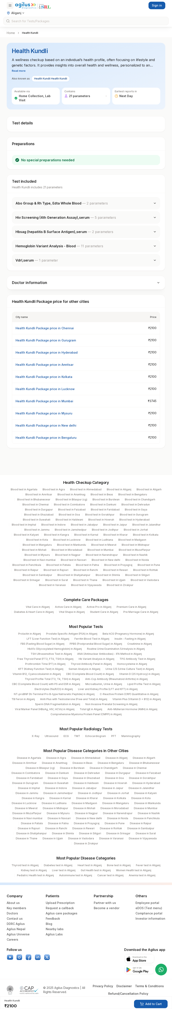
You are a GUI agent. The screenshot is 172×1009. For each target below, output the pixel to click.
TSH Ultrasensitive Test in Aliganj (51, 653)
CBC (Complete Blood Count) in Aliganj (90, 674)
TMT (77, 736)
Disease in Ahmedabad (85, 757)
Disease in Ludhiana (54, 803)
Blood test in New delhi (106, 559)
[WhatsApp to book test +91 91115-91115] (161, 969)
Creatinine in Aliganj (139, 643)
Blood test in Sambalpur (37, 575)
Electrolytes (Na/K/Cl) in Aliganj (54, 689)
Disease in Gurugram (25, 783)
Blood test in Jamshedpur (71, 529)
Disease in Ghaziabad (86, 778)
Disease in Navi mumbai (27, 818)
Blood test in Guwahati (36, 519)
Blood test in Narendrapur (102, 554)
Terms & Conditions (149, 986)
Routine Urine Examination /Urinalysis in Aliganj (116, 648)
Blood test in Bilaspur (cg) (71, 499)
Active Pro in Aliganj (99, 606)
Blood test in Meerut (103, 544)
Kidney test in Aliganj (34, 870)
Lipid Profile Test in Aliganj (143, 684)
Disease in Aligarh (144, 757)
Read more (19, 70)
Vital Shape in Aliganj (72, 611)
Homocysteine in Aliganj (132, 663)
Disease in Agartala (29, 757)
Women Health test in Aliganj (133, 870)
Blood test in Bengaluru (132, 494)
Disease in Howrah (115, 783)
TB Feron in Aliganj (23, 699)
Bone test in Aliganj (119, 865)
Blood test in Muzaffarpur (134, 549)
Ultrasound (51, 736)
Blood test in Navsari (73, 559)
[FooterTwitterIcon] (47, 957)
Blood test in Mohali (34, 549)
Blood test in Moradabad (67, 549)
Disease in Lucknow (24, 803)
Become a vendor (106, 908)
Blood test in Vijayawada (86, 585)
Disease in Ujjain (53, 838)
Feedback (53, 918)
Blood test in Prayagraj (118, 564)
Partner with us (105, 903)
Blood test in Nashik (135, 554)
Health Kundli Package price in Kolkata (44, 377)
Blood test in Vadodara (145, 580)
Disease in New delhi (89, 818)
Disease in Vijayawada (143, 838)
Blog (49, 924)
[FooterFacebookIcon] (28, 957)
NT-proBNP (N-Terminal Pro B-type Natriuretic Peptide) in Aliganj (54, 694)
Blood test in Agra (54, 489)
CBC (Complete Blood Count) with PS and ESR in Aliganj (46, 684)
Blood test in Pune (149, 564)
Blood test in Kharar (115, 534)
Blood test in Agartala (24, 489)
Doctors (12, 913)
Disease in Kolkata (114, 798)
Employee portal (147, 903)
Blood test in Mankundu (71, 544)
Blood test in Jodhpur (105, 529)
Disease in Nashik (149, 813)
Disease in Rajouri (29, 828)
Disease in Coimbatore (26, 773)
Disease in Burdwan (72, 767)
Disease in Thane (26, 838)
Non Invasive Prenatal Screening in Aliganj (111, 704)
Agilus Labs (54, 934)
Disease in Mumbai (145, 808)
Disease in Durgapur (117, 773)
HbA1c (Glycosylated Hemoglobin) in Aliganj (54, 648)
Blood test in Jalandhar (146, 524)
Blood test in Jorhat (136, 529)
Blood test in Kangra (56, 534)
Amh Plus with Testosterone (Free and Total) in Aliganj (73, 699)
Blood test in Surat (56, 580)
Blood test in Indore (53, 524)
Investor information (150, 918)
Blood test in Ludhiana (99, 539)
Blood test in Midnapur (136, 544)
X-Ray (35, 736)
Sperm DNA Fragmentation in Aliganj (57, 704)
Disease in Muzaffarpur (27, 813)
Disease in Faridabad (29, 778)
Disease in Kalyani (145, 793)
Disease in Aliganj (117, 757)
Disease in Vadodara (81, 838)
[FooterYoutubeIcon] (10, 957)
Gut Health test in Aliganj (96, 870)
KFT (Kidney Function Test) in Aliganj (40, 668)
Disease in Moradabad (114, 808)
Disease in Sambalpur (140, 828)
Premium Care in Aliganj (131, 606)
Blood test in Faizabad (72, 509)
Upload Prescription (60, 903)
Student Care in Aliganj (104, 611)
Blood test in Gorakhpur (100, 514)
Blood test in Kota (37, 539)
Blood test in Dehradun (135, 504)
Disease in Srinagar (118, 833)
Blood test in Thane (85, 580)
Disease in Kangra (33, 798)
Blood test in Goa (69, 514)
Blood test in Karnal (86, 534)
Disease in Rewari (83, 828)
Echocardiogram (95, 736)
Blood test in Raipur (26, 570)
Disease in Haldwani (86, 783)
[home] (33, 5)
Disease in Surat (146, 833)
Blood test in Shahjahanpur (73, 575)
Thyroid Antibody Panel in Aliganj (91, 663)
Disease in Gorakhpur (142, 778)
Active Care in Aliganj (68, 606)
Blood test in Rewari (115, 570)
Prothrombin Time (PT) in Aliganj (45, 663)
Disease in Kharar (87, 798)
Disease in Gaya (58, 778)
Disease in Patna (58, 823)
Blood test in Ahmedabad (86, 489)
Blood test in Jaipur (115, 524)
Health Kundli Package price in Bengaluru (46, 437)
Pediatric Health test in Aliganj (35, 875)
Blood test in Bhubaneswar (33, 499)
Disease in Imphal (29, 788)
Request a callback (60, 908)
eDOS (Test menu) (149, 908)
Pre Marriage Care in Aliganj (140, 611)
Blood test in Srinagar (26, 580)
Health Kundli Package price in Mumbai (44, 401)
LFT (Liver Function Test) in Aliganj (48, 638)
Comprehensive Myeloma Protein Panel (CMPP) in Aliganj (86, 714)
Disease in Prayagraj (86, 823)
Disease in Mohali (84, 808)
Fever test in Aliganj (148, 865)
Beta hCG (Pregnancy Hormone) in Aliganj (128, 633)
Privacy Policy (103, 986)
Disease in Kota (141, 798)
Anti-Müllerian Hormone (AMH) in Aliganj (132, 709)
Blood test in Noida (137, 559)
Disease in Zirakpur (86, 843)
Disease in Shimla (63, 833)
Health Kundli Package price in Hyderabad (47, 352)
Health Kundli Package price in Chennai (45, 328)
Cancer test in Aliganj (110, 875)
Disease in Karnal (60, 798)
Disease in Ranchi (56, 828)
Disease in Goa (114, 778)
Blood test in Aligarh (149, 489)
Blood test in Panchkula (26, 564)
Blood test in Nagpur (68, 554)
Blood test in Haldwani (69, 519)
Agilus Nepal (16, 929)
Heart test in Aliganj (90, 865)
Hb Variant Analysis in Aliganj (96, 658)
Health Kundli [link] (30, 32)
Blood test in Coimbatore (69, 504)
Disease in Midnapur (55, 808)
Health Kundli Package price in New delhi (46, 425)
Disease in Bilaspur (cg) (40, 767)
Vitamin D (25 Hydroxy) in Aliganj (139, 674)
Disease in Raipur (140, 823)
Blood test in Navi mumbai (39, 559)
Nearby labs (55, 929)
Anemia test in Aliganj (142, 875)
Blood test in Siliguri (137, 575)
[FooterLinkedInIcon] (37, 957)
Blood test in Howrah (101, 519)
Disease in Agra (56, 757)
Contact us (15, 918)
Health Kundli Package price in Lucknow (45, 389)
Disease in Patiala (32, 823)
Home (11, 33)
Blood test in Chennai (35, 504)
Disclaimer (124, 986)
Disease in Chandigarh (104, 767)
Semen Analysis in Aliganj (84, 668)
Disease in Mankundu (147, 803)
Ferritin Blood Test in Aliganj (91, 638)
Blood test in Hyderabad (134, 519)
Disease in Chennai (135, 767)
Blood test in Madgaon (132, 539)
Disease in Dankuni (57, 773)
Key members (16, 908)
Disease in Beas (83, 762)
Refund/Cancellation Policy (128, 993)
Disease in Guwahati (55, 783)
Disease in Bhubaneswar (144, 762)
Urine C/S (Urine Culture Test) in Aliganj (130, 668)
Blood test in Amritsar (38, 494)
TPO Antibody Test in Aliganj (137, 658)
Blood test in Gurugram (134, 514)
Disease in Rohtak (111, 828)
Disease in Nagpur (86, 813)
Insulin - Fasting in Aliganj (130, 638)
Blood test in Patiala (58, 564)
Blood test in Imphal (24, 524)
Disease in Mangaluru (115, 803)
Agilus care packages (61, 913)
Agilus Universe (18, 934)
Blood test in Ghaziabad (38, 514)
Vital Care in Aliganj (38, 606)
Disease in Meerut (26, 808)
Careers (12, 939)
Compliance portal (149, 913)
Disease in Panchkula (146, 818)
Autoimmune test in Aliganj (75, 875)
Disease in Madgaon (84, 803)
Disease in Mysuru (58, 813)
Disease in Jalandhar (141, 788)
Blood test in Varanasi (52, 585)
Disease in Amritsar (24, 762)
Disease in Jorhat (118, 793)
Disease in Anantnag (54, 762)
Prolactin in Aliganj (29, 633)
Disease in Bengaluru (111, 762)
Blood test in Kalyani (26, 534)
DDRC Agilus (16, 924)
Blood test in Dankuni (103, 504)
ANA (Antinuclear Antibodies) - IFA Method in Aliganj (109, 653)
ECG (66, 736)
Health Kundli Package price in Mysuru (44, 413)
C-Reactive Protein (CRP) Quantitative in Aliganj (129, 694)
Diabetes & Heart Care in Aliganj (34, 611)
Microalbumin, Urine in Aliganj (103, 684)
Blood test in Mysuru (37, 554)
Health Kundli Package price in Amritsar (44, 364)
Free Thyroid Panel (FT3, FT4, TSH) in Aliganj (45, 658)
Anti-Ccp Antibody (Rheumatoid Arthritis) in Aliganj (116, 679)
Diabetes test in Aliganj (58, 865)
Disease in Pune (115, 823)
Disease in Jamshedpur (58, 793)
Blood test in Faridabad (105, 509)
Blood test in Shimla (108, 575)
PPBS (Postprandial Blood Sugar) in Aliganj (96, 643)
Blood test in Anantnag (71, 494)
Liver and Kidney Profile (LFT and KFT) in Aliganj (108, 689)
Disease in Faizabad (148, 773)
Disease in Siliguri (90, 833)
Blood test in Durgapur (39, 509)
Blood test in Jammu (37, 529)
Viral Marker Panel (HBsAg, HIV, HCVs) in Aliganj (44, 709)
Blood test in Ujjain (114, 580)
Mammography (130, 736)
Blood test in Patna (87, 564)
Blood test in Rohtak (145, 570)
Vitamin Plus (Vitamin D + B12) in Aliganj (136, 699)
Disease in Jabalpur (84, 788)
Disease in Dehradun (87, 773)
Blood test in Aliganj (119, 489)
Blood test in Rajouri (56, 570)
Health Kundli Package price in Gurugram (46, 340)
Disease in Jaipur (112, 788)
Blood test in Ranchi (86, 570)
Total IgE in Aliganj (91, 709)
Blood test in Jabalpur (84, 524)
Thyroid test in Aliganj (25, 865)
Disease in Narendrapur (118, 813)
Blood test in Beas (102, 494)
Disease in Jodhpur (90, 793)
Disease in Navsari (59, 818)
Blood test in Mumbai (100, 549)
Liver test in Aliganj (64, 870)
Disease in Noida (117, 818)
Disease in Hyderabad (146, 783)
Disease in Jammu (27, 793)
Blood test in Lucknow (67, 539)
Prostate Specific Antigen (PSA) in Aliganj (71, 633)
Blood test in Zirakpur (120, 585)
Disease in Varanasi (111, 838)
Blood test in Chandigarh (140, 499)
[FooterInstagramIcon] (19, 957)
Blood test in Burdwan (106, 499)
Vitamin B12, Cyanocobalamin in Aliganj (37, 674)
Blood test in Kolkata (145, 534)
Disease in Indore (56, 788)
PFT (113, 736)
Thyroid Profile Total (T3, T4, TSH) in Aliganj (52, 679)
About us (13, 903)
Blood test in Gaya (136, 509)
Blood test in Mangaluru (37, 544)
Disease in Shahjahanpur (31, 833)
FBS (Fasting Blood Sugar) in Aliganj (42, 643)
